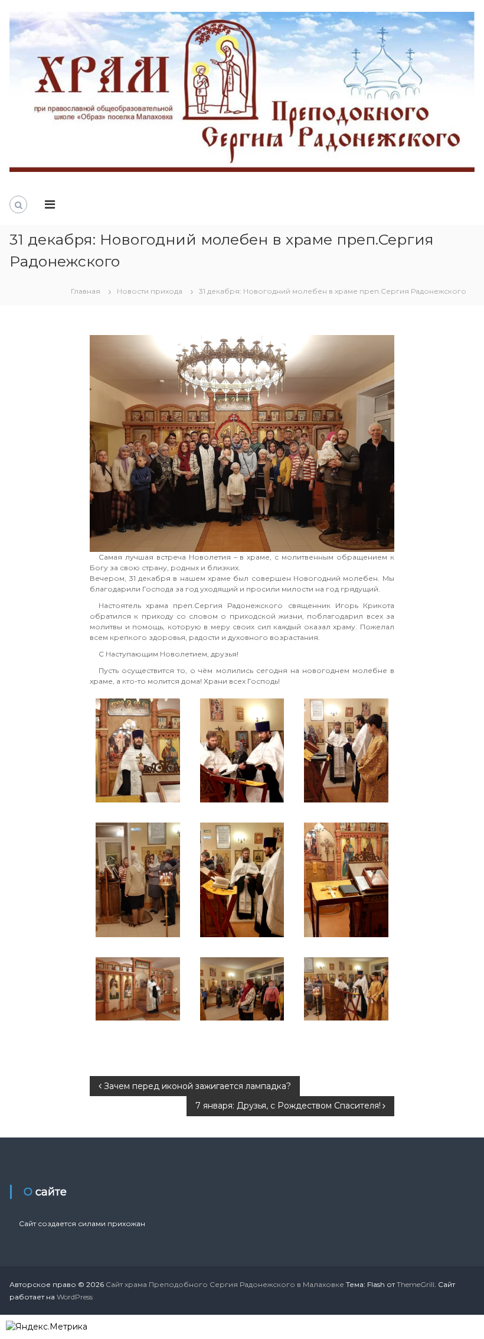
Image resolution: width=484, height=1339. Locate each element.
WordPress (75, 1296)
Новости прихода (149, 291)
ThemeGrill (415, 1284)
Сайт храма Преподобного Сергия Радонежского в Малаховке (225, 1284)
